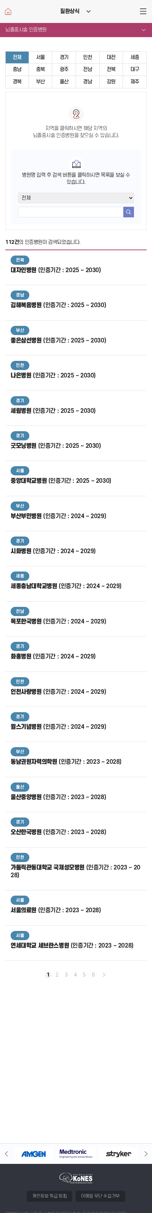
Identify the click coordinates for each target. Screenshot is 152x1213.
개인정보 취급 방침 (49, 1196)
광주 (64, 69)
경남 (87, 82)
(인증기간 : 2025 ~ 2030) (56, 270)
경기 (64, 57)
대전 (111, 57)
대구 (134, 69)
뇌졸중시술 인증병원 (26, 30)
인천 (87, 57)
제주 (134, 82)
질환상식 (69, 11)
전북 (111, 69)
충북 (40, 69)
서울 (40, 57)
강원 (111, 82)
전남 (87, 69)
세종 (134, 57)
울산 (64, 82)
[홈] (8, 11)
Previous (6, 1153)
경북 (17, 82)
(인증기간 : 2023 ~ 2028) (66, 762)
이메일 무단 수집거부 (100, 1196)
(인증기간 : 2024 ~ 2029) (58, 516)
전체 (17, 57)
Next (145, 1153)
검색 (128, 212)
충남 (17, 69)
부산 (40, 82)
